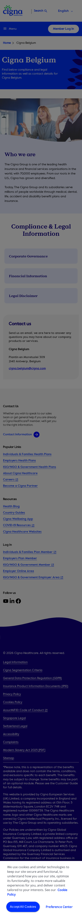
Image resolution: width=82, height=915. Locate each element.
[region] (41, 888)
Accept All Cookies (23, 906)
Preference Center (59, 907)
